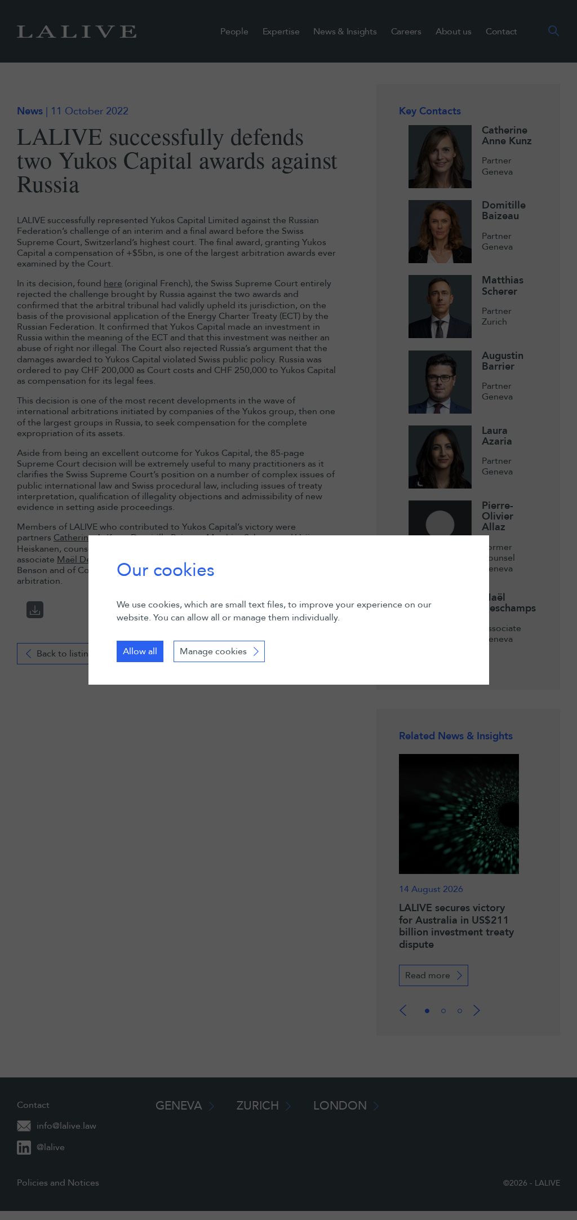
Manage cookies (213, 651)
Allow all (140, 651)
